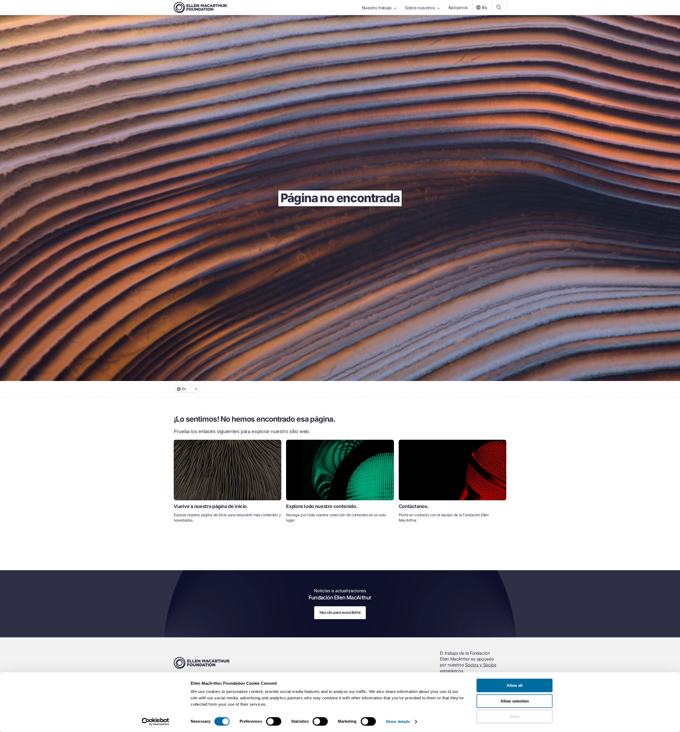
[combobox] (187, 389)
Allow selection (514, 701)
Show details (398, 721)
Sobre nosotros (420, 7)
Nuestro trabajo (377, 7)
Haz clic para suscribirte (340, 612)
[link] (227, 483)
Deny (514, 716)
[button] (187, 389)
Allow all (514, 685)
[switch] (273, 721)
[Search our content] (498, 7)
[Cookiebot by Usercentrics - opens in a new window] (155, 722)
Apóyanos (458, 7)
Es (484, 7)
